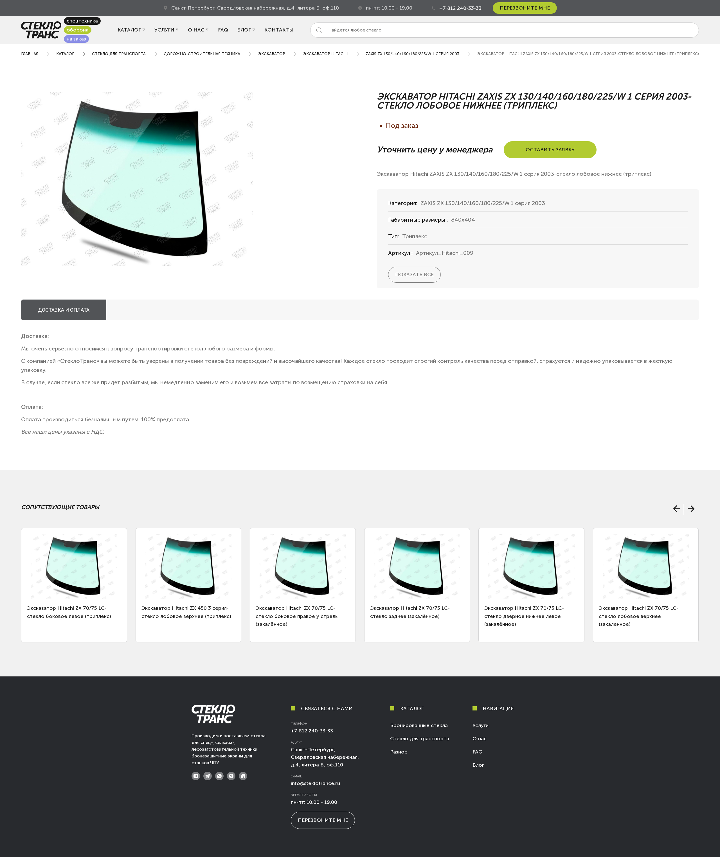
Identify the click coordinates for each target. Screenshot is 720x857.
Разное (399, 752)
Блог (244, 30)
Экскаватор (271, 53)
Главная (29, 53)
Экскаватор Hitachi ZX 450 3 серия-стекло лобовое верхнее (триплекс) (186, 612)
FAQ (223, 30)
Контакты (278, 30)
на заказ (76, 39)
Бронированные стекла (419, 725)
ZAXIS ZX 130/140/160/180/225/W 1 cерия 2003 (412, 53)
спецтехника (82, 21)
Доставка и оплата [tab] (63, 310)
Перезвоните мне (525, 8)
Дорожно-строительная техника (202, 53)
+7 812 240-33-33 (460, 8)
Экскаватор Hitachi (325, 53)
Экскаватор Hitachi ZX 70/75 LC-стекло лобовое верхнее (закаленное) (638, 616)
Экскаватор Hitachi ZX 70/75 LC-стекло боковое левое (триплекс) (69, 612)
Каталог (129, 30)
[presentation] (676, 509)
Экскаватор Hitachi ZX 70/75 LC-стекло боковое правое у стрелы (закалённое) (297, 616)
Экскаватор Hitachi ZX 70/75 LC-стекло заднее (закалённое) (410, 612)
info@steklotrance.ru (315, 783)
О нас (196, 30)
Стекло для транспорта (119, 53)
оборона (78, 30)
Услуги (164, 30)
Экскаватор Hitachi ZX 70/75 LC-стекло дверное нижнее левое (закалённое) (524, 616)
